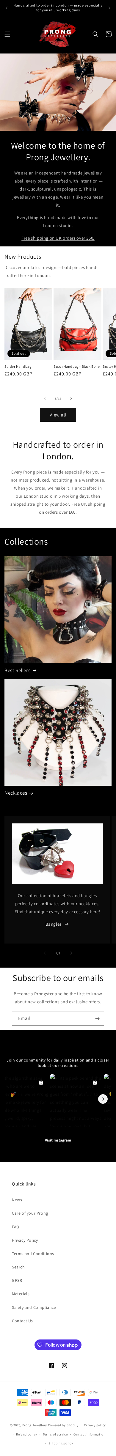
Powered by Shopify (63, 1425)
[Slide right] (71, 398)
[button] (7, 34)
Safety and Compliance (34, 1307)
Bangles (54, 924)
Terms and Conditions (33, 1253)
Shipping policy (60, 1443)
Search (18, 1267)
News (17, 1199)
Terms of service (55, 1434)
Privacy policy (95, 1425)
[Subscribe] (97, 1019)
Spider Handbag (17, 366)
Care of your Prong (30, 1213)
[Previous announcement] (6, 7)
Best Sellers (17, 670)
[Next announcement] (109, 7)
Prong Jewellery (34, 1425)
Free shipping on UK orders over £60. (58, 238)
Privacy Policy (25, 1240)
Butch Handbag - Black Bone (77, 366)
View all (58, 415)
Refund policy (26, 1434)
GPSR (17, 1280)
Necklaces (15, 793)
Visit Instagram (58, 1140)
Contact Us (22, 1320)
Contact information (89, 1434)
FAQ (15, 1226)
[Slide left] (44, 398)
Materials (20, 1293)
